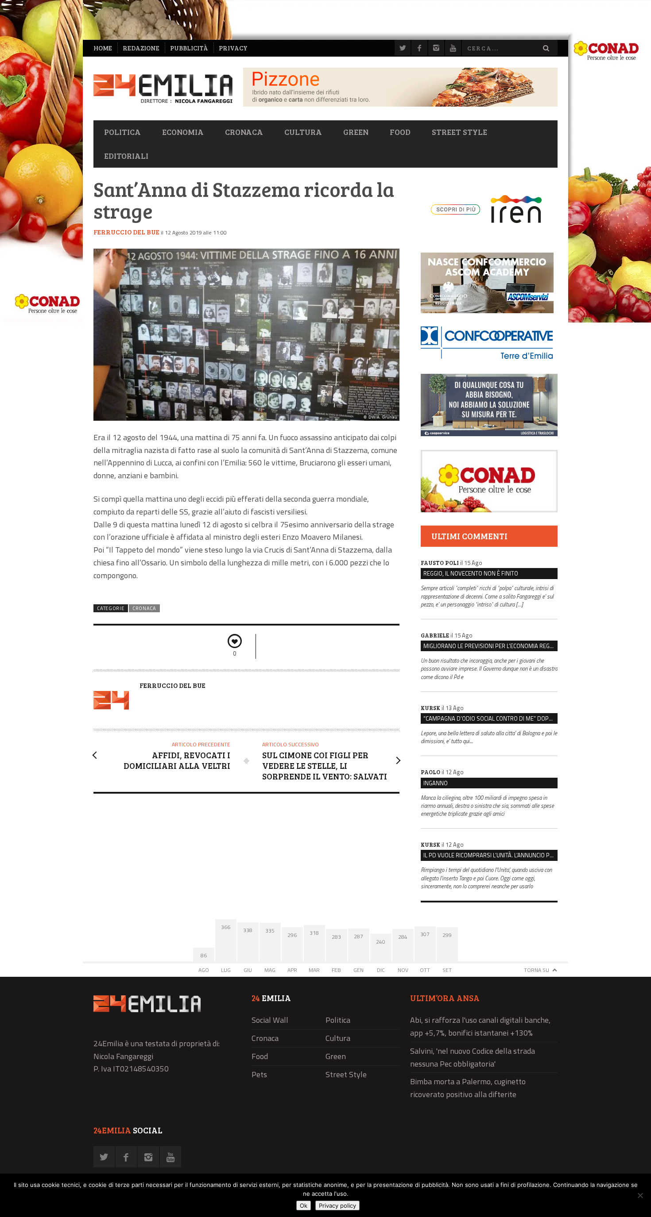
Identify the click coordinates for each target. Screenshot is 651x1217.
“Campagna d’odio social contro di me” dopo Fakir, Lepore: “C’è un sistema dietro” (490, 718)
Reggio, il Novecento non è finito (470, 573)
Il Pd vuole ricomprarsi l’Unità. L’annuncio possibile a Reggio (490, 855)
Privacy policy (337, 1205)
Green (355, 132)
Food (400, 132)
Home (102, 48)
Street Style (459, 132)
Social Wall (270, 1020)
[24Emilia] (162, 88)
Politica (122, 132)
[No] (640, 1195)
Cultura (303, 132)
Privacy (233, 48)
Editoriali (126, 155)
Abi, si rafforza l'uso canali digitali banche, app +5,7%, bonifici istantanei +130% (480, 1026)
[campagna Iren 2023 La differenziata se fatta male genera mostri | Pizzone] (400, 104)
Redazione (141, 48)
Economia (183, 132)
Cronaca (244, 132)
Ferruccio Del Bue (126, 231)
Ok (303, 1205)
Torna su (536, 970)
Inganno (435, 783)
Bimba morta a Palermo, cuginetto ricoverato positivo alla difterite (468, 1087)
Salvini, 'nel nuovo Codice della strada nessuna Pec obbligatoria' (472, 1057)
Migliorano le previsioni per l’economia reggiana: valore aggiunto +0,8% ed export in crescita (490, 645)
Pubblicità (189, 48)
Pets (259, 1074)
